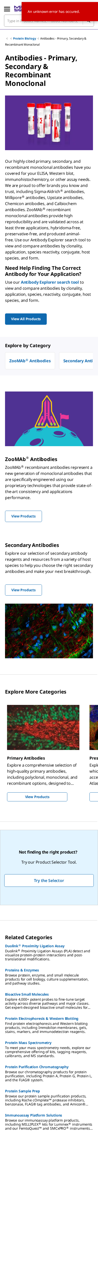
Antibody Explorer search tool (50, 282)
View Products (37, 796)
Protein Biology (24, 38)
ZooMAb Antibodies (30, 361)
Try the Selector (49, 880)
